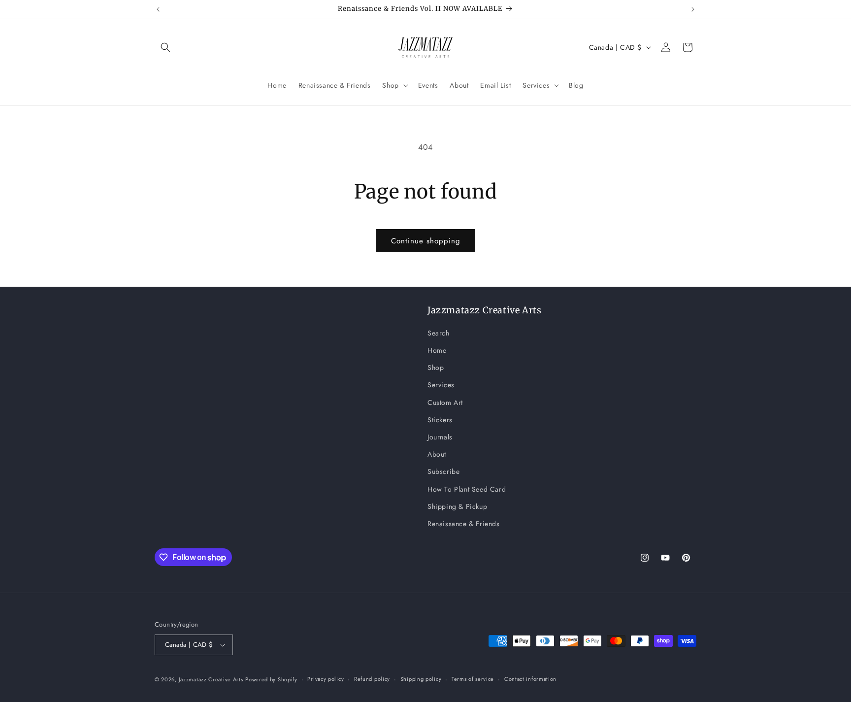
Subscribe (443, 471)
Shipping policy (421, 679)
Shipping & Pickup (457, 506)
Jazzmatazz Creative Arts (211, 679)
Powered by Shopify (271, 679)
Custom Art (445, 402)
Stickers (440, 420)
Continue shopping (425, 240)
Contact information (530, 679)
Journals (440, 437)
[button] (165, 47)
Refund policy (372, 679)
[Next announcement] (693, 9)
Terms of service (473, 679)
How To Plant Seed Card (466, 489)
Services (441, 385)
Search (438, 333)
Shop (435, 367)
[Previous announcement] (158, 9)
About (436, 454)
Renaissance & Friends (463, 524)
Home (436, 350)
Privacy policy (325, 679)
